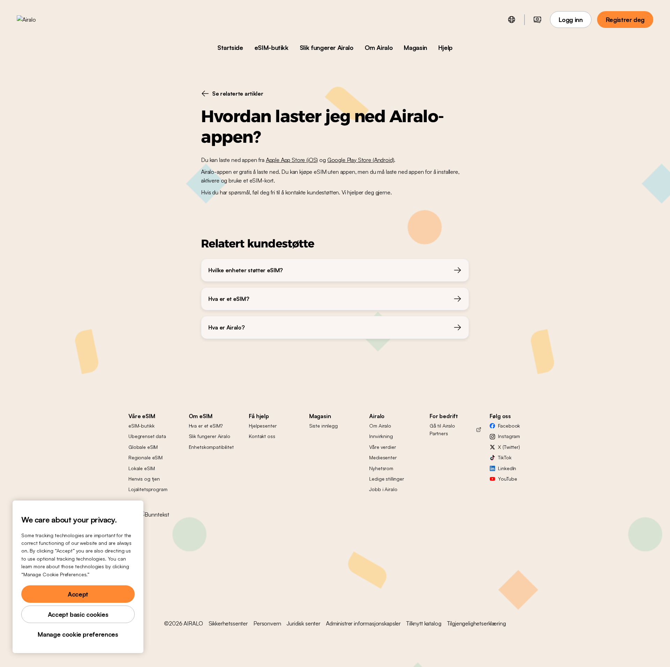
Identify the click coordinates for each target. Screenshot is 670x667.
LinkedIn (507, 468)
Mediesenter (382, 457)
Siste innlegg (323, 426)
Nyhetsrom (381, 468)
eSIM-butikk (271, 47)
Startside (230, 47)
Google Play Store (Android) (360, 159)
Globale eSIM (143, 447)
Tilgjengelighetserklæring (476, 623)
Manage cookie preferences (78, 634)
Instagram (509, 436)
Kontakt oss (262, 436)
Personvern (267, 623)
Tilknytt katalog (423, 623)
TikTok (504, 457)
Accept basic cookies (78, 614)
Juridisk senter (303, 623)
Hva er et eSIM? (206, 426)
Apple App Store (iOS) (292, 159)
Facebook (509, 426)
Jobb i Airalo (383, 489)
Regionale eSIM (145, 457)
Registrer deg (625, 19)
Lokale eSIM (141, 468)
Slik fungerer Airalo (326, 47)
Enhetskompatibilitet (211, 447)
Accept (78, 594)
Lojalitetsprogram (148, 489)
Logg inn (571, 19)
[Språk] (511, 19)
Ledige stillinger (386, 479)
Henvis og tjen (144, 479)
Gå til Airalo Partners (442, 429)
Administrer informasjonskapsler (363, 623)
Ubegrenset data (147, 436)
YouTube (507, 479)
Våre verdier (382, 447)
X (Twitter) (509, 447)
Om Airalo (379, 47)
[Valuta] (537, 19)
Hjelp (445, 47)
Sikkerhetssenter (228, 623)
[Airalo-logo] (37, 19)
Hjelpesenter (262, 426)
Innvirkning (381, 436)
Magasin (415, 47)
